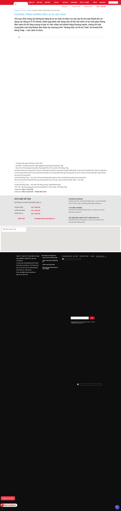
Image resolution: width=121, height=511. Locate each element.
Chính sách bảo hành (48, 264)
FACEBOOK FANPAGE (76, 199)
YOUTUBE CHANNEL (75, 208)
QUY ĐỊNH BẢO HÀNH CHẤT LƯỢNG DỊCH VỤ (84, 218)
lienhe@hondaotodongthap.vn (44, 218)
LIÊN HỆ (92, 256)
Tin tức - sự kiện (26, 10)
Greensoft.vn (81, 323)
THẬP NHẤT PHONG (84, 256)
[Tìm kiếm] (119, 2)
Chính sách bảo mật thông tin (50, 261)
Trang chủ (17, 10)
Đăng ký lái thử (7, 498)
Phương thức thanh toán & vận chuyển (50, 268)
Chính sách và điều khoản (49, 257)
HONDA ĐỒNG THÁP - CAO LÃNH (70, 256)
